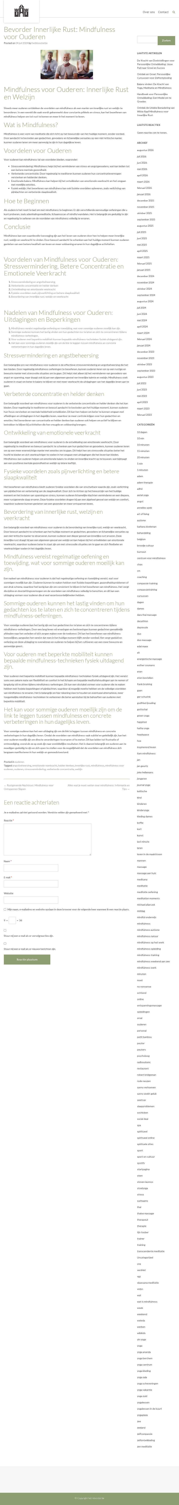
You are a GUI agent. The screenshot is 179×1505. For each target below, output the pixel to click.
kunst (140, 835)
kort (139, 828)
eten (139, 671)
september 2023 (146, 370)
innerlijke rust (82, 765)
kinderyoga (143, 810)
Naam (8, 861)
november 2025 (145, 206)
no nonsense (144, 986)
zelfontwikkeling (146, 1440)
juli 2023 (141, 383)
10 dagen (142, 432)
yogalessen (143, 1402)
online (140, 999)
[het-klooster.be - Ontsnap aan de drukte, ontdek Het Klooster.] (21, 11)
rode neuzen (144, 1081)
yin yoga (141, 1339)
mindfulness (97, 765)
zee (139, 1421)
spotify (141, 1162)
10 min (140, 438)
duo (139, 633)
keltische (142, 791)
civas (139, 564)
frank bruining (144, 684)
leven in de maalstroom (149, 854)
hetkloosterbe (40, 42)
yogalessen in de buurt (149, 1408)
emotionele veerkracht (44, 765)
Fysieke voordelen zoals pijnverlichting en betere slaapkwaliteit (45, 292)
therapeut (142, 1219)
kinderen (142, 803)
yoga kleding (144, 1370)
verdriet (141, 1270)
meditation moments (148, 898)
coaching (142, 576)
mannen (141, 860)
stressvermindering (35, 769)
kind (139, 797)
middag (141, 910)
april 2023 (142, 402)
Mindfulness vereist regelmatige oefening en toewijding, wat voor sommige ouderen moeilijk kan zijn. (65, 328)
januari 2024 (143, 345)
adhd (139, 488)
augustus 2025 (145, 225)
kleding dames (145, 816)
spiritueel (142, 1131)
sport (140, 1150)
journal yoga (143, 784)
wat (139, 1295)
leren (140, 847)
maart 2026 (143, 181)
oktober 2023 (144, 364)
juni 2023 (142, 389)
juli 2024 (141, 307)
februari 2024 (144, 339)
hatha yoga (143, 728)
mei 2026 (142, 168)
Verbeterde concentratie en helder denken (34, 285)
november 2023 (145, 358)
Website (8, 893)
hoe (139, 740)
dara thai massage (147, 614)
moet (140, 980)
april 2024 (142, 326)
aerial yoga (143, 495)
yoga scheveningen (147, 1383)
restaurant (143, 1068)
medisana (142, 879)
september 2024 (146, 295)
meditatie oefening (147, 892)
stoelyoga (142, 1188)
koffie (140, 822)
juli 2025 (141, 232)
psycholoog (143, 1055)
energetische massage (149, 658)
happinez (142, 721)
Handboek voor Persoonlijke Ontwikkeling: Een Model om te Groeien (154, 98)
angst (140, 501)
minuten (141, 973)
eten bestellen (145, 677)
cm (138, 570)
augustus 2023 (145, 376)
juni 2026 (142, 162)
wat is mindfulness (147, 1301)
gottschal (142, 709)
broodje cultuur (145, 545)
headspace (143, 734)
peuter (141, 1043)
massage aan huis (146, 873)
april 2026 (142, 175)
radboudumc (144, 1062)
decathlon (142, 621)
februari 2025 (144, 263)
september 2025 (146, 219)
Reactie (9, 820)
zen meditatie (144, 1446)
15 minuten (143, 450)
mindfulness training (148, 955)
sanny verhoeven (146, 1087)
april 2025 (142, 250)
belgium (141, 539)
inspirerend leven (146, 747)
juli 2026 (141, 156)
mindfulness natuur (147, 936)
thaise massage (145, 1213)
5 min (140, 463)
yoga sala (142, 1377)
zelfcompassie (144, 1433)
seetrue (141, 1099)
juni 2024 (142, 313)
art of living (143, 513)
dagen (140, 602)
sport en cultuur (146, 1156)
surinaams (142, 1200)
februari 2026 (144, 187)
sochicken (142, 1112)
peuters (141, 1049)
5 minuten (142, 469)
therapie (141, 1225)
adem (140, 476)
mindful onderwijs (146, 917)
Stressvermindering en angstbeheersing (33, 281)
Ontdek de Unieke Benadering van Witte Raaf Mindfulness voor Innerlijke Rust (156, 111)
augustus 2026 (145, 150)
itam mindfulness (146, 753)
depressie (142, 627)
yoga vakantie (144, 1389)
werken (141, 1326)
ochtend (141, 992)
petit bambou (144, 1036)
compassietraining (147, 589)
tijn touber (143, 1232)
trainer (140, 1238)
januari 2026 (143, 194)
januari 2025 (143, 269)
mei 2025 (142, 244)
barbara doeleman (146, 526)
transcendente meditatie (150, 1251)
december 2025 (145, 200)
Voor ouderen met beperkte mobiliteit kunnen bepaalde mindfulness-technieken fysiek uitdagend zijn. (66, 339)
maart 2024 (143, 332)
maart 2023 (143, 408)
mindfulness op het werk (150, 942)
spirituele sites (145, 1144)
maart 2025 (143, 257)
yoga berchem (144, 1358)
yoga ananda (144, 1351)
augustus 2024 (145, 301)
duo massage (144, 639)
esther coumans (146, 665)
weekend (142, 1314)
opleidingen (143, 1011)
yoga (139, 1345)
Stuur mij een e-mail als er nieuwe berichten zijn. (30, 948)
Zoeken (166, 40)
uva (139, 1263)
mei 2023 (142, 395)
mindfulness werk (146, 967)
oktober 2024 (144, 288)
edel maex (142, 646)
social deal (142, 1118)
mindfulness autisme (148, 929)
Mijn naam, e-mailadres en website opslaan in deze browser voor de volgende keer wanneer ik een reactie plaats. (68, 909)
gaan (139, 690)
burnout (141, 551)
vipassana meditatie (148, 1282)
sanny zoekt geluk (147, 1093)
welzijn (78, 769)
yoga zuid (142, 1396)
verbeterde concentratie (60, 769)
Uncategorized (145, 1257)
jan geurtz (142, 765)
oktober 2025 (144, 213)
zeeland (141, 1427)
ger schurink (144, 696)
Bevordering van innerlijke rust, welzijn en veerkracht (40, 296)
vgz (139, 1276)
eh (138, 652)
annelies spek (144, 507)
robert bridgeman (146, 1074)
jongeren (142, 778)
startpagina (143, 1169)
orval (139, 1018)
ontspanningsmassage (149, 1005)
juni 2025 (142, 238)
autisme (141, 520)
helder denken (66, 765)
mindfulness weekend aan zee (153, 961)
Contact (163, 11)
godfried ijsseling (146, 702)
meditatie (142, 885)
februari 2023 (144, 414)
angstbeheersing (22, 765)
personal (141, 1030)
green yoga (143, 715)
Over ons (149, 11)
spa (139, 1125)
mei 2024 (142, 320)
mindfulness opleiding (149, 948)
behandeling (144, 532)
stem (140, 1175)
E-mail (8, 877)
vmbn (140, 1288)
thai (139, 1207)
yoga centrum (144, 1364)
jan (138, 759)
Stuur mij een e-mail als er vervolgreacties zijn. (28, 935)
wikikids (141, 1333)
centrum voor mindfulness (151, 558)
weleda (141, 1320)
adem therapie (145, 482)
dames (140, 608)
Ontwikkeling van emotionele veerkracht (33, 289)
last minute (143, 841)
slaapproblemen (145, 1106)
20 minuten (143, 457)
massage (142, 866)
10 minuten (143, 444)
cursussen (142, 595)
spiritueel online (146, 1137)
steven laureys (145, 1181)
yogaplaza (142, 1414)
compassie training (147, 583)
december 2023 (145, 351)
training (141, 1244)
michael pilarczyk (146, 904)
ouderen (19, 761)
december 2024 (145, 276)
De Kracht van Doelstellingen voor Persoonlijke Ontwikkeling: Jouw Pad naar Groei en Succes (155, 64)
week (140, 1307)
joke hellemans (145, 772)
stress (140, 1194)
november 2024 (145, 282)
